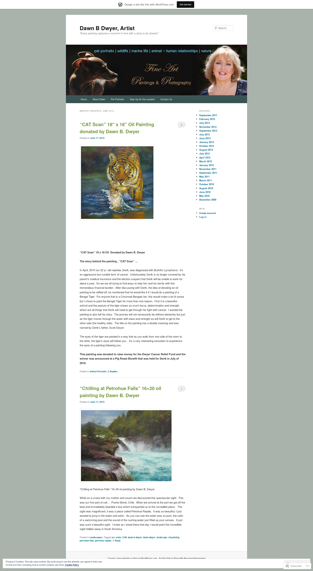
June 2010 (204, 192)
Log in (202, 217)
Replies (113, 371)
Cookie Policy (72, 564)
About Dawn (99, 99)
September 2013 (208, 130)
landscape (161, 537)
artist (118, 537)
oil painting (173, 537)
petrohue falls (87, 540)
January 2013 (206, 142)
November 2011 (207, 169)
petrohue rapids (103, 540)
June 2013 (204, 138)
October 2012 (206, 146)
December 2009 (207, 199)
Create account (207, 213)
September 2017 (208, 115)
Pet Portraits (117, 99)
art (113, 537)
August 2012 (206, 149)
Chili (124, 537)
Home (84, 99)
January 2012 (206, 165)
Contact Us (166, 99)
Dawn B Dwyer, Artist (107, 28)
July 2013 (204, 134)
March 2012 (205, 161)
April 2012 (204, 157)
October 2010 (206, 184)
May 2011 (204, 176)
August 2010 (206, 188)
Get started (185, 4)
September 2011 (208, 172)
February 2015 (207, 119)
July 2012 (204, 153)
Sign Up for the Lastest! (142, 99)
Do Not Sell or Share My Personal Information (182, 558)
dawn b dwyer (135, 537)
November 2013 (207, 127)
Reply (117, 540)
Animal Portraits (97, 371)
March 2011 (205, 180)
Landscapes (95, 537)
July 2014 (204, 123)
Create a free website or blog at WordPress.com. (133, 558)
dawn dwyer (149, 537)
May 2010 (204, 195)
